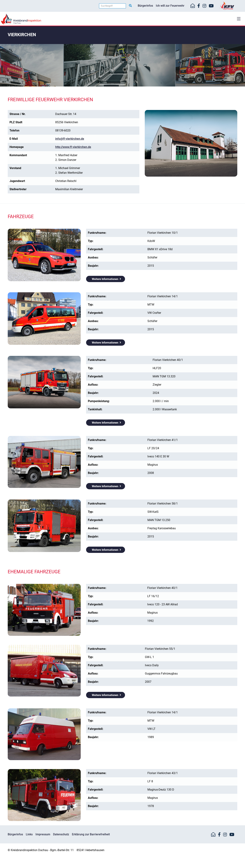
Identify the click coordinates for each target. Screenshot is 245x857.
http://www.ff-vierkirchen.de (73, 147)
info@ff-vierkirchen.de (69, 138)
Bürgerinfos (145, 5)
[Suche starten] (130, 5)
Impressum (43, 834)
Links (29, 834)
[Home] (122, 19)
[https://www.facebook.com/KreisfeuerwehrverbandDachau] (198, 5)
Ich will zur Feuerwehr (170, 5)
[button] (238, 18)
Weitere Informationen (105, 279)
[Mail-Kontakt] (192, 5)
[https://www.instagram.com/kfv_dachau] (204, 5)
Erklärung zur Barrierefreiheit (91, 834)
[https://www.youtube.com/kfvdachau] (211, 5)
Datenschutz (61, 834)
